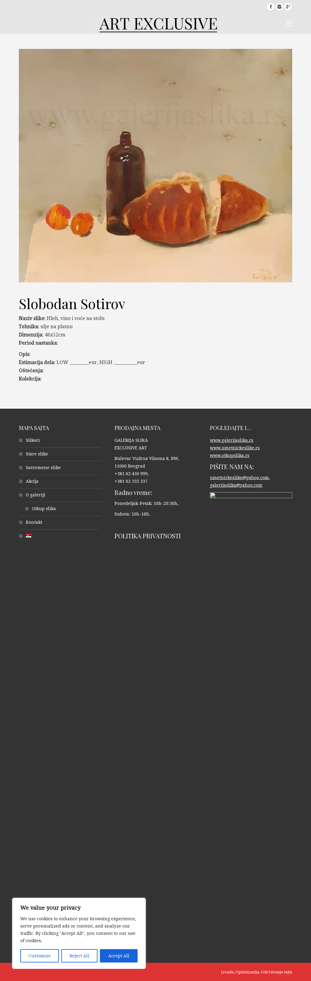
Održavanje (272, 972)
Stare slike (37, 453)
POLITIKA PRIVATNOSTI (147, 536)
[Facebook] (271, 6)
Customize (40, 955)
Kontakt (34, 522)
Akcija (32, 481)
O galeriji (35, 494)
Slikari (33, 440)
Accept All (118, 955)
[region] (79, 933)
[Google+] (288, 6)
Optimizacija (247, 972)
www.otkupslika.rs (229, 455)
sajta (288, 972)
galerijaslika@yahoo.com (236, 485)
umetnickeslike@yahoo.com (239, 477)
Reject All (79, 955)
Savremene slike (43, 467)
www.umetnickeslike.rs (235, 447)
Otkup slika (44, 508)
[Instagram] (279, 6)
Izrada (227, 972)
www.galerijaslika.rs (231, 440)
